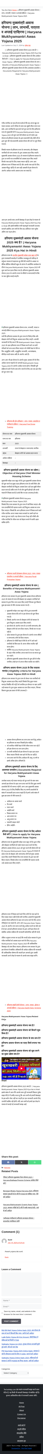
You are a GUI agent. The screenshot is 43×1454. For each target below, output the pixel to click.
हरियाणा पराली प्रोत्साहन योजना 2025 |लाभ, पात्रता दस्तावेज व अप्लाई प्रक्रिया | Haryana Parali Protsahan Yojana (23, 577)
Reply (7, 1257)
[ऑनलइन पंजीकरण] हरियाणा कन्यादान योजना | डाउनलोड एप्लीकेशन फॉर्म (18, 1220)
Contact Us (21, 1414)
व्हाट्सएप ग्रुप (21, 1441)
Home (14, 10)
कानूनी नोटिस (21, 1429)
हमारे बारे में (21, 1425)
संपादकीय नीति (21, 1433)
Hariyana (7, 1168)
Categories (6, 1369)
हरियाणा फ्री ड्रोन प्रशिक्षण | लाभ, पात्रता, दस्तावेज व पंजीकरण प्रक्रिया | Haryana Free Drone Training (23, 424)
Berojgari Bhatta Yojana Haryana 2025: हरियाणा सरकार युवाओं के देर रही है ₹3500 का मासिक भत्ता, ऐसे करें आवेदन (20, 1194)
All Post (22, 1407)
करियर (21, 1437)
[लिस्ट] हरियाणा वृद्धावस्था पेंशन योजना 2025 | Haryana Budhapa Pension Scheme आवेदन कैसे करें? (20, 1180)
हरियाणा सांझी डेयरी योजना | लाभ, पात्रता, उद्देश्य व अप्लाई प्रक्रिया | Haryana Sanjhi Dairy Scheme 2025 (24, 1008)
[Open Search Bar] (36, 3)
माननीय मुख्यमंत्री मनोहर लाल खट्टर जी (25, 255)
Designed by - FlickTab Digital (21, 1449)
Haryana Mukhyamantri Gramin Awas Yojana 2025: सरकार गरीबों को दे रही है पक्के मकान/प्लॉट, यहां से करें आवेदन (21, 1208)
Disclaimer (21, 1418)
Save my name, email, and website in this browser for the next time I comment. (20, 1313)
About (21, 1410)
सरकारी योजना (9, 3)
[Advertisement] (21, 99)
